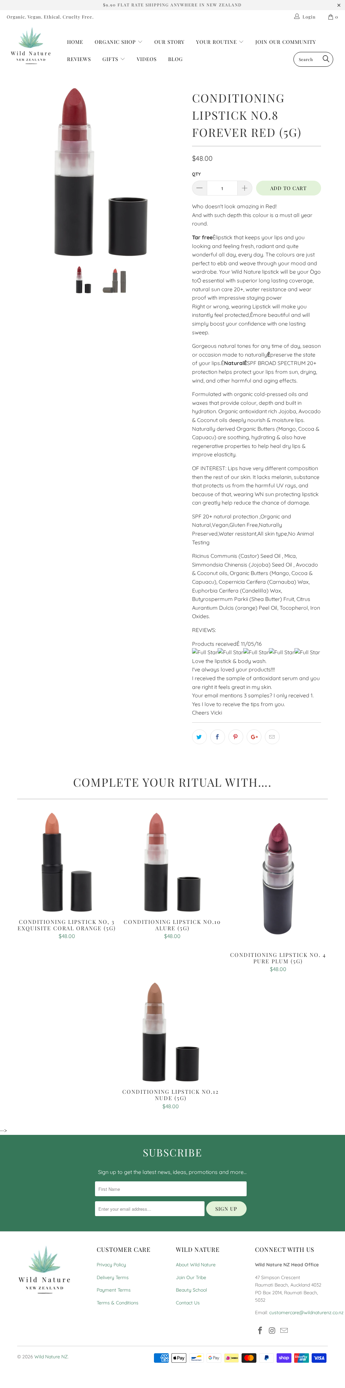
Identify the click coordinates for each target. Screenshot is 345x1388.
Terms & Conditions (117, 1303)
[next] (176, 177)
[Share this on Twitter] (199, 736)
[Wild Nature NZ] (31, 46)
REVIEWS (79, 59)
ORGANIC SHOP (115, 41)
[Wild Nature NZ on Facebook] (260, 1331)
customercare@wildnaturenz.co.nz (306, 1312)
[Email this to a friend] (272, 736)
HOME (75, 41)
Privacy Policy (111, 1265)
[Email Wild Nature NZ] (284, 1331)
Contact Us (188, 1303)
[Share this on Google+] (254, 736)
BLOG (175, 59)
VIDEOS (147, 59)
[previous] (26, 177)
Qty (196, 174)
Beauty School (191, 1290)
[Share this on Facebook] (217, 736)
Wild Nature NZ (51, 1357)
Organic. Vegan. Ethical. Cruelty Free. (50, 17)
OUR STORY (169, 41)
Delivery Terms (113, 1277)
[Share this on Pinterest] (235, 736)
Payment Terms (114, 1290)
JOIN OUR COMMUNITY (285, 41)
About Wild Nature (196, 1265)
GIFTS (111, 59)
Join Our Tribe (191, 1277)
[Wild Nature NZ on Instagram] (272, 1331)
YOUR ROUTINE (217, 41)
